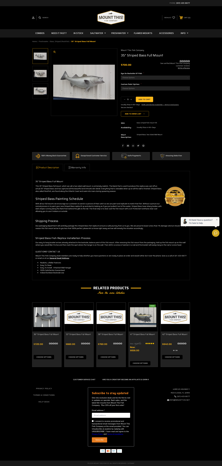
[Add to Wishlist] (56, 314)
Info (183, 33)
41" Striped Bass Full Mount (142, 334)
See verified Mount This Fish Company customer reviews (175, 64)
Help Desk (44, 401)
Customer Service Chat (84, 379)
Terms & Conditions (44, 395)
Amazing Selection (174, 155)
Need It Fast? (59, 33)
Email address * (98, 410)
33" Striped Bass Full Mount (78, 334)
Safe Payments (134, 155)
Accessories (166, 33)
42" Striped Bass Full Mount (174, 334)
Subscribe (99, 440)
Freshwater (118, 33)
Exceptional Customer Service (94, 155)
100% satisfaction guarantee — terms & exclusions (160, 104)
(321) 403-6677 (183, 3)
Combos (39, 33)
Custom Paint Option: (131, 84)
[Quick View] (56, 307)
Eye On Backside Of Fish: (132, 73)
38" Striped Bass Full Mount (110, 334)
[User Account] (33, 17)
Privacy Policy (44, 388)
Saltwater (96, 33)
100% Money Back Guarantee (53, 155)
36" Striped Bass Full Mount (46, 334)
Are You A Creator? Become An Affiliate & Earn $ (125, 379)
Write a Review (184, 68)
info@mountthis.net (180, 400)
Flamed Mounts (143, 33)
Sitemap (131, 463)
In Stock (78, 33)
